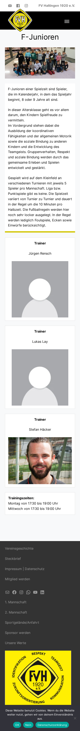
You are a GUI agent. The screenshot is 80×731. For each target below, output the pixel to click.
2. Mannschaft (16, 612)
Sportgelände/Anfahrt (22, 622)
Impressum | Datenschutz (25, 569)
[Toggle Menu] (66, 21)
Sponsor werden (17, 633)
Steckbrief (13, 559)
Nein (28, 725)
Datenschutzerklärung (52, 725)
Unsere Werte (15, 643)
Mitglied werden (17, 579)
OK (17, 725)
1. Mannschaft (15, 602)
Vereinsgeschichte (19, 548)
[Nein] (75, 718)
